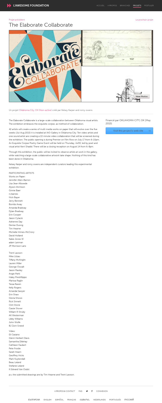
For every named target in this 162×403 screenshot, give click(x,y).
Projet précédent (17, 20)
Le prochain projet (144, 20)
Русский (129, 400)
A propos (112, 5)
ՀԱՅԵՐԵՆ (85, 400)
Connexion (102, 391)
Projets (137, 5)
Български (34, 400)
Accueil (100, 5)
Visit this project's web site (132, 130)
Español (59, 400)
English (47, 400)
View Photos (142, 96)
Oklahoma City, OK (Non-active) (35, 110)
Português (115, 400)
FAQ (80, 391)
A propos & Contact (64, 391)
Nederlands (99, 400)
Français (71, 400)
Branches (125, 5)
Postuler (149, 5)
